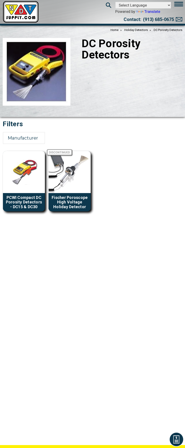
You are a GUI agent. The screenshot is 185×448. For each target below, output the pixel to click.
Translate (152, 11)
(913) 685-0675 (158, 19)
